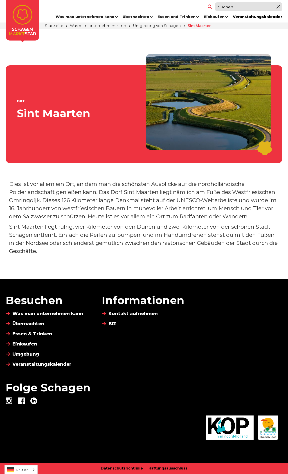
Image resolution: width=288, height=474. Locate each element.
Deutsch (22, 470)
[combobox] (21, 469)
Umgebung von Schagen (157, 26)
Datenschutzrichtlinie (122, 468)
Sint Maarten (200, 26)
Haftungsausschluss (167, 468)
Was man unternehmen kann (98, 26)
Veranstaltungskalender (257, 17)
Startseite (54, 26)
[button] (87, 17)
